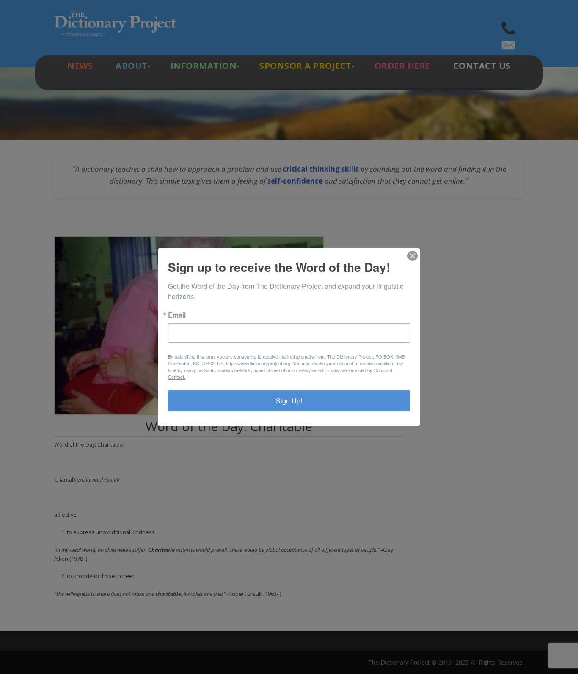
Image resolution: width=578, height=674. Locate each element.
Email (177, 315)
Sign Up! (289, 400)
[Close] (412, 256)
